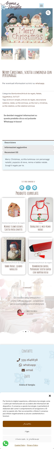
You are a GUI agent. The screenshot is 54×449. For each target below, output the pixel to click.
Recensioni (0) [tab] (11, 152)
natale (12, 103)
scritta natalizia (8, 106)
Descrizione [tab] (10, 142)
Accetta (27, 424)
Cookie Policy (20, 445)
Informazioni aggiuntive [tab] (16, 147)
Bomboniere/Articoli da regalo (23, 93)
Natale (38, 93)
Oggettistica (7, 97)
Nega (27, 431)
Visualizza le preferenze (27, 439)
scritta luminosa (22, 103)
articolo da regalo (28, 100)
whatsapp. (40, 83)
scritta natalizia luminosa (25, 106)
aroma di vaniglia (13, 100)
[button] (49, 395)
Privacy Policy (32, 445)
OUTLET (16, 97)
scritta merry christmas (38, 103)
